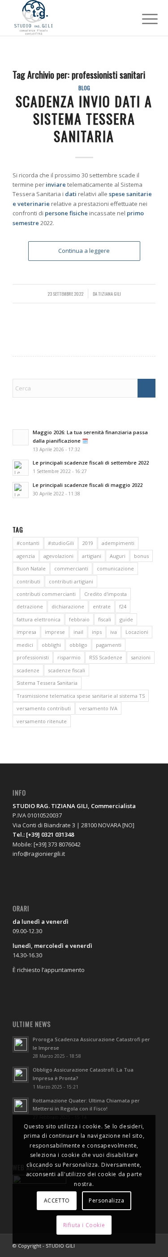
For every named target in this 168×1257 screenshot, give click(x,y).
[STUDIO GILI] (70, 18)
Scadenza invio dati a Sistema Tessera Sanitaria (84, 118)
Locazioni (136, 631)
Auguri (117, 556)
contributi (28, 581)
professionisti (33, 657)
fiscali (104, 619)
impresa (26, 631)
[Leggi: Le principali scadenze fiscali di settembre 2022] (21, 468)
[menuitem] (143, 19)
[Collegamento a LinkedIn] (148, 1245)
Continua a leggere (84, 251)
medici (25, 644)
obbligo (78, 644)
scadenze (28, 670)
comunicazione (115, 568)
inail (78, 631)
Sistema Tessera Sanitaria (47, 682)
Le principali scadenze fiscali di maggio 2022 (87, 485)
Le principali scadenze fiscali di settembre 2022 (91, 462)
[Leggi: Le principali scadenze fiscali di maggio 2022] (21, 490)
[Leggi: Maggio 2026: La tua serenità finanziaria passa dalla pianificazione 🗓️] (21, 437)
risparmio (69, 657)
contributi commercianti (46, 594)
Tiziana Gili (109, 293)
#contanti (28, 543)
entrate (102, 606)
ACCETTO (57, 1200)
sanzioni (141, 657)
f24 (122, 606)
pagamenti (108, 644)
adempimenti (118, 543)
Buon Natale (31, 568)
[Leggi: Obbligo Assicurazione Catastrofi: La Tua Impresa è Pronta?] (21, 1075)
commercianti (71, 568)
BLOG (84, 88)
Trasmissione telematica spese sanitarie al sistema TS (81, 695)
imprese (55, 631)
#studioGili (61, 543)
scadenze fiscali (66, 670)
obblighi (51, 644)
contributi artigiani (71, 581)
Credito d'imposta (105, 594)
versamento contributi (44, 708)
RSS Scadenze (105, 657)
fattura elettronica (38, 619)
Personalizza (106, 1200)
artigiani (91, 556)
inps (97, 631)
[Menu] (143, 19)
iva (113, 631)
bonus (141, 556)
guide (126, 619)
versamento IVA (98, 708)
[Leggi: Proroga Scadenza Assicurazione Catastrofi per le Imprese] (21, 1044)
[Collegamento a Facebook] (122, 1245)
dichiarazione (68, 606)
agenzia (26, 556)
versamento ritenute (42, 721)
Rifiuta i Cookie (84, 1225)
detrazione (30, 606)
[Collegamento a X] (135, 1245)
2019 (87, 543)
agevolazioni (58, 556)
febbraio (79, 619)
